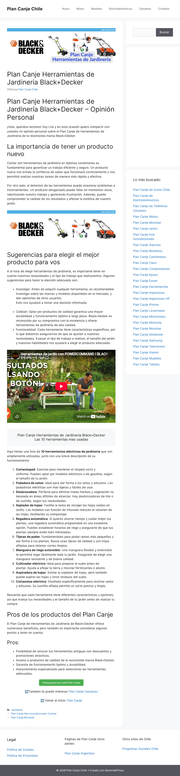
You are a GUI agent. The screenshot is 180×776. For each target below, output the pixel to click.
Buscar (164, 32)
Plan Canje (74, 700)
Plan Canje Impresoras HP (151, 298)
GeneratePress (114, 770)
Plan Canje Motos (145, 216)
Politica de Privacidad (22, 755)
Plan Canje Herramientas (150, 286)
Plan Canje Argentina (79, 753)
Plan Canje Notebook (148, 334)
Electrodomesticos (120, 8)
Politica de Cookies (20, 749)
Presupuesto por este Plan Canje (61, 682)
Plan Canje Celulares (83, 691)
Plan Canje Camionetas (149, 257)
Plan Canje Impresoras (149, 292)
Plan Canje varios (145, 228)
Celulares (145, 8)
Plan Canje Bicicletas (147, 251)
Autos (65, 8)
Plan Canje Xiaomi (146, 352)
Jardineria (16, 709)
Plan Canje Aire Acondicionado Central (33, 713)
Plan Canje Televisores (149, 346)
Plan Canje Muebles (147, 358)
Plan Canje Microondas (149, 316)
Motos (80, 8)
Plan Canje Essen (145, 281)
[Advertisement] (153, 107)
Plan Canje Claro (144, 263)
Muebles (96, 8)
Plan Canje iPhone (146, 304)
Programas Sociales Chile (140, 749)
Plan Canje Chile (25, 8)
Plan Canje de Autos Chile (151, 189)
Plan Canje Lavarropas (149, 310)
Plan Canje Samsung (147, 340)
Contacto (163, 8)
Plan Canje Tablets (146, 364)
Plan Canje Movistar (22, 717)
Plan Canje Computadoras (151, 269)
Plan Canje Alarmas (147, 245)
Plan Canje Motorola (147, 322)
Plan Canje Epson (145, 275)
